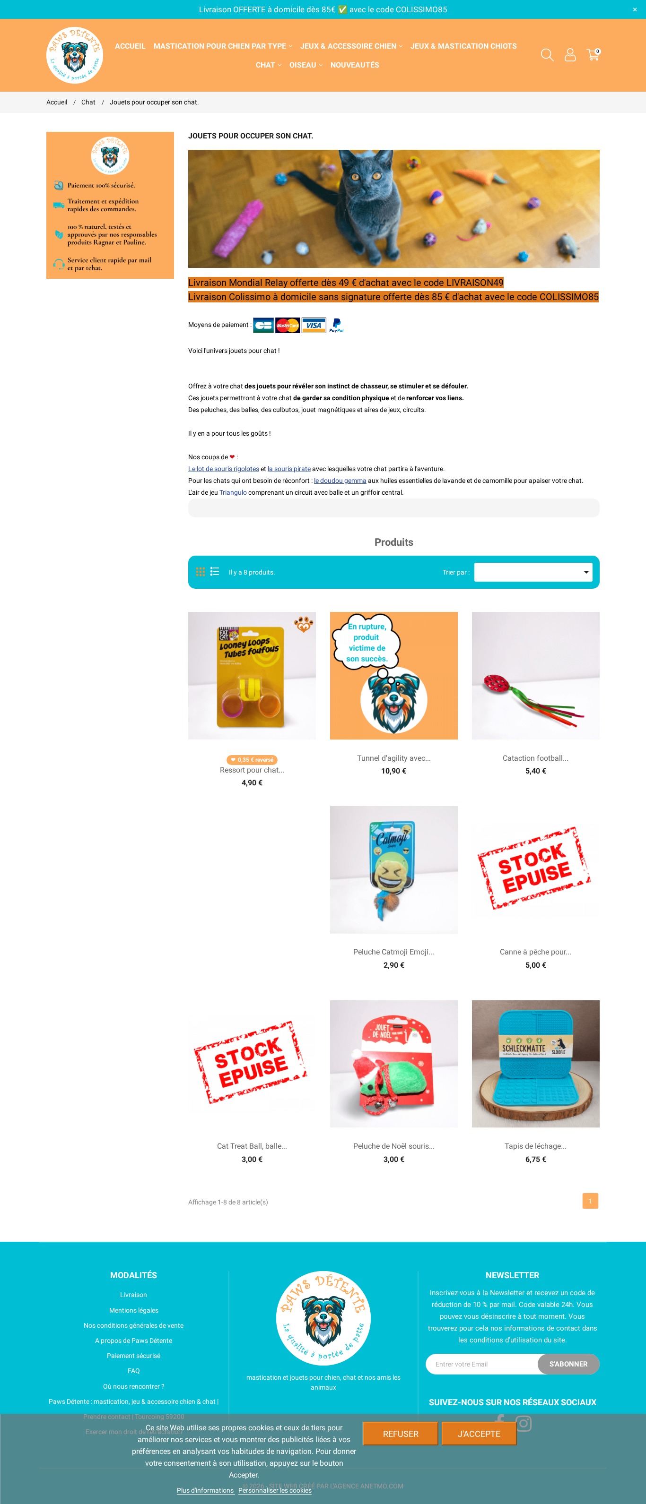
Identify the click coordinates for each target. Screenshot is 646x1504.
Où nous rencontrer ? (134, 1386)
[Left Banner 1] (110, 204)
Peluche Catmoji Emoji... (393, 951)
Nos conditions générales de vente (133, 1325)
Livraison (133, 1294)
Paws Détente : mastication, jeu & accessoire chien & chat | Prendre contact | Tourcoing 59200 (133, 1409)
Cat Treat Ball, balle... (252, 1146)
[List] (214, 572)
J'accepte (479, 1434)
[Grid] (201, 572)
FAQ (134, 1371)
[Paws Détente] (323, 1318)
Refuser (401, 1434)
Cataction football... (535, 758)
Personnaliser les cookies (275, 1490)
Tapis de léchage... (536, 1146)
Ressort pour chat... (252, 769)
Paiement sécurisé (133, 1355)
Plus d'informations (206, 1490)
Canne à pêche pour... (535, 951)
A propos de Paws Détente (133, 1340)
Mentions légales (133, 1310)
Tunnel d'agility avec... (394, 758)
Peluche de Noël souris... (394, 1146)
